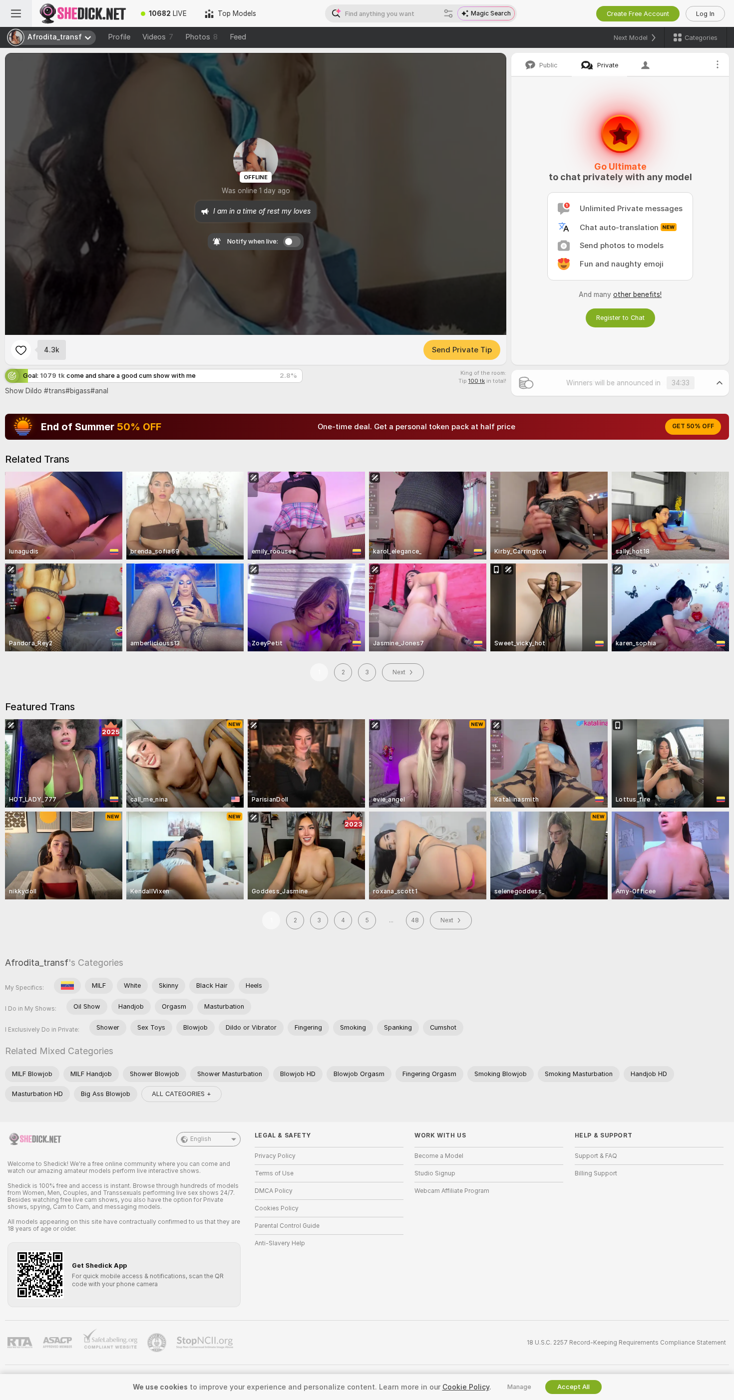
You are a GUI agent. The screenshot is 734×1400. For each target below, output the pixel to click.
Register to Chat (620, 317)
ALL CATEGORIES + (181, 1094)
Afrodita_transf (36, 962)
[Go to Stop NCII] (205, 1343)
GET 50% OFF (693, 426)
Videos (157, 36)
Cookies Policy (277, 1208)
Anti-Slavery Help (280, 1243)
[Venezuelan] (67, 986)
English (200, 1138)
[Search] (448, 13)
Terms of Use (274, 1173)
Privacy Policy (275, 1155)
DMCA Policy (274, 1190)
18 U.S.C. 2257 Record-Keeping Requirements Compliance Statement (626, 1342)
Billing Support (596, 1173)
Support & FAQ (596, 1155)
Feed (238, 36)
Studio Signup (434, 1173)
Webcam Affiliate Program (451, 1190)
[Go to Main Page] (82, 13)
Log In (705, 13)
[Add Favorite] (21, 350)
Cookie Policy (465, 1387)
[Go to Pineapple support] (157, 1342)
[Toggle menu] (16, 13)
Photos (201, 36)
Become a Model (438, 1155)
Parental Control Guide (287, 1225)
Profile (119, 36)
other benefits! (637, 294)
